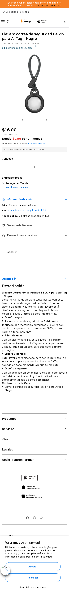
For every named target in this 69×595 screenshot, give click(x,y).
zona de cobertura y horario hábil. (27, 210)
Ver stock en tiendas (17, 187)
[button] (4, 22)
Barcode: (24, 44)
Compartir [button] (11, 252)
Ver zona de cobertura (48, 5)
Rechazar (33, 577)
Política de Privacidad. (39, 556)
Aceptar (32, 566)
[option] (34, 83)
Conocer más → (36, 143)
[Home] (27, 21)
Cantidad (7, 158)
